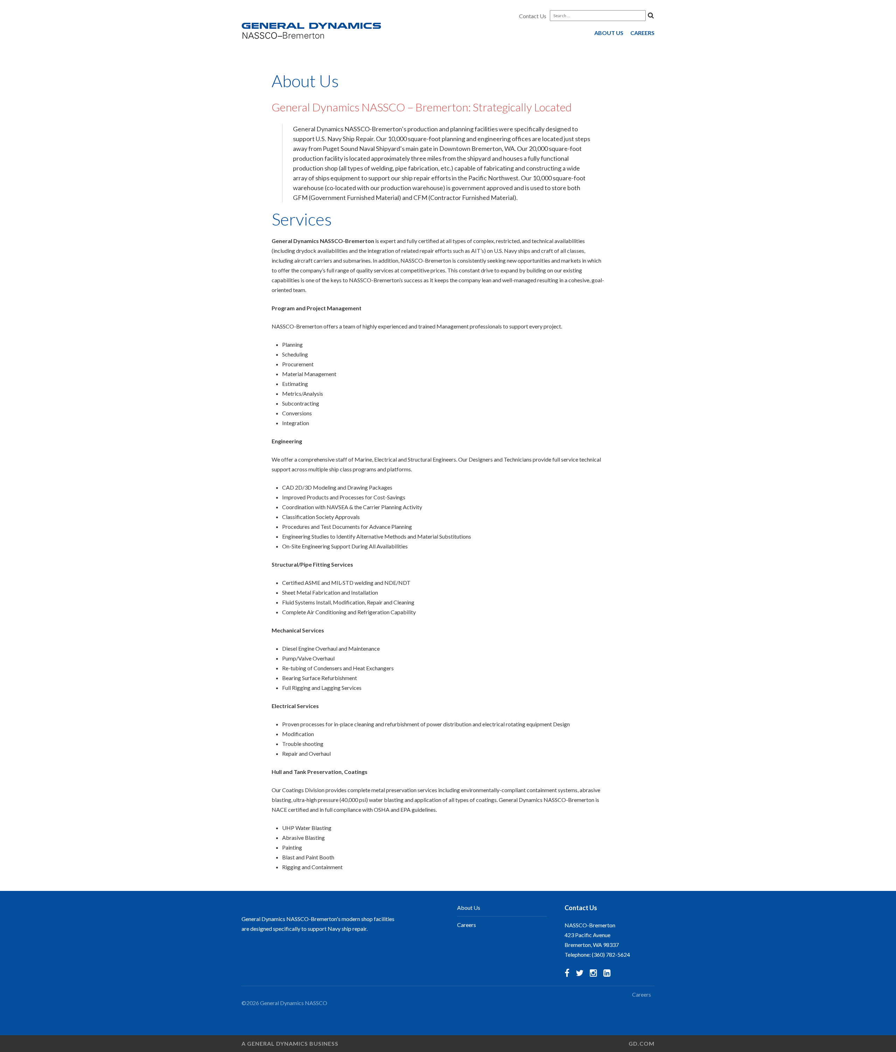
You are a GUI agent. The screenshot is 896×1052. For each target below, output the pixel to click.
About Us (608, 32)
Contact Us (532, 16)
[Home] (311, 31)
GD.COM (641, 1043)
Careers (642, 32)
